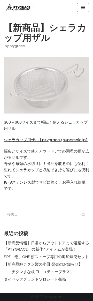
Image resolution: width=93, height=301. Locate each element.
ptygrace (17, 46)
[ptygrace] (19, 7)
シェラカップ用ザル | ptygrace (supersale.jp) (46, 139)
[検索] (83, 214)
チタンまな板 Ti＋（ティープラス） (39, 271)
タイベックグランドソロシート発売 (35, 279)
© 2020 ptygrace (47, 296)
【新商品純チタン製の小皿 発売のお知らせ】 (43, 264)
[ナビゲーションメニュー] (83, 7)
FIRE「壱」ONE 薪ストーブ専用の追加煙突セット (46, 256)
